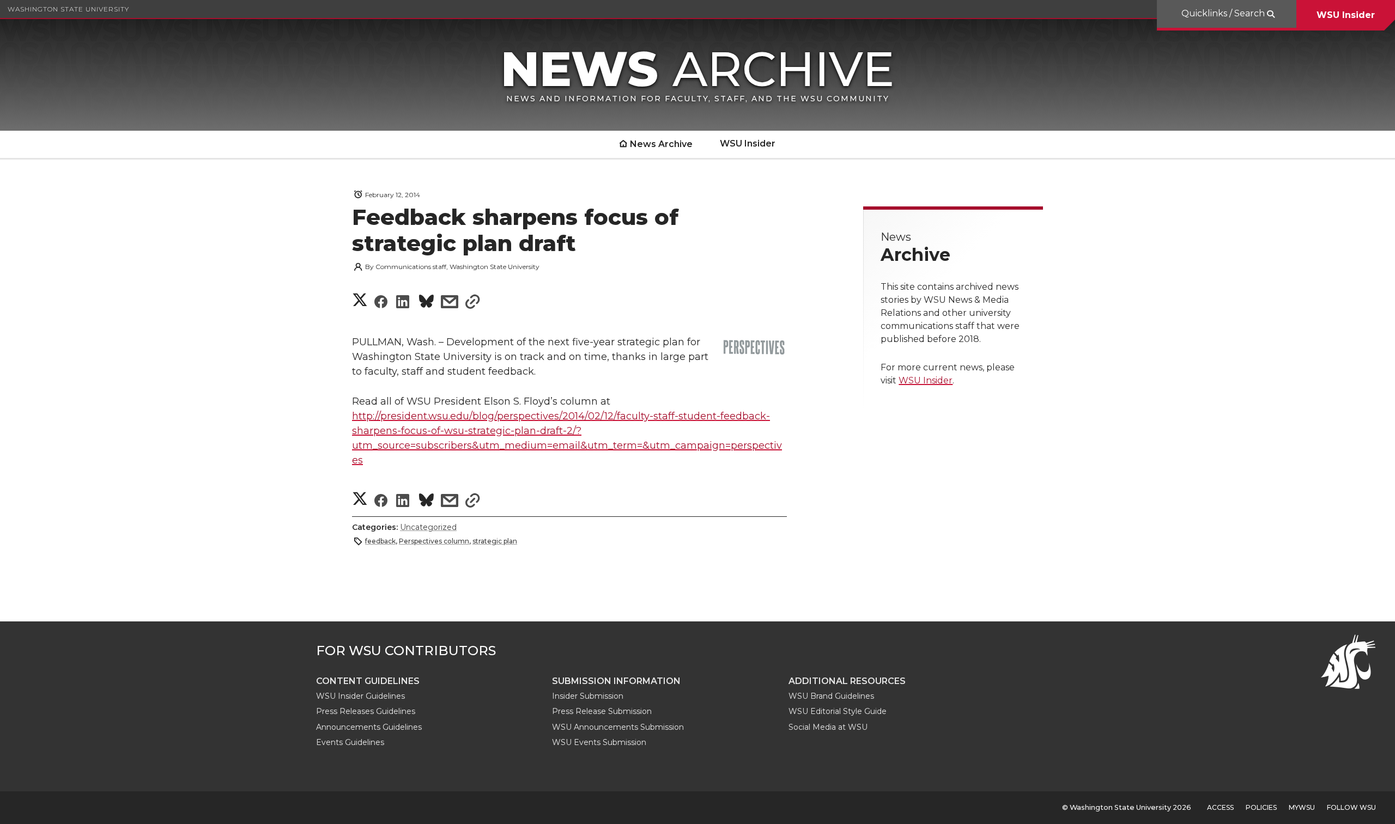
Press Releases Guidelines (365, 711)
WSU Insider (1346, 15)
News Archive (661, 144)
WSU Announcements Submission (618, 727)
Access (1220, 807)
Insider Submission (587, 696)
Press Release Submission (602, 711)
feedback (380, 541)
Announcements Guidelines (369, 727)
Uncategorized (428, 527)
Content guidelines (368, 681)
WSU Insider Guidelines (360, 696)
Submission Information (616, 681)
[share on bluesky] (426, 303)
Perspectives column (434, 541)
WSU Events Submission (599, 742)
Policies (1261, 807)
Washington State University (68, 9)
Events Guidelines (350, 742)
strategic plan (494, 541)
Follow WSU (1351, 807)
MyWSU (1302, 807)
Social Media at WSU (828, 727)
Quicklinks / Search (1224, 13)
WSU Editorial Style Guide (838, 711)
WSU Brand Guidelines (831, 696)
